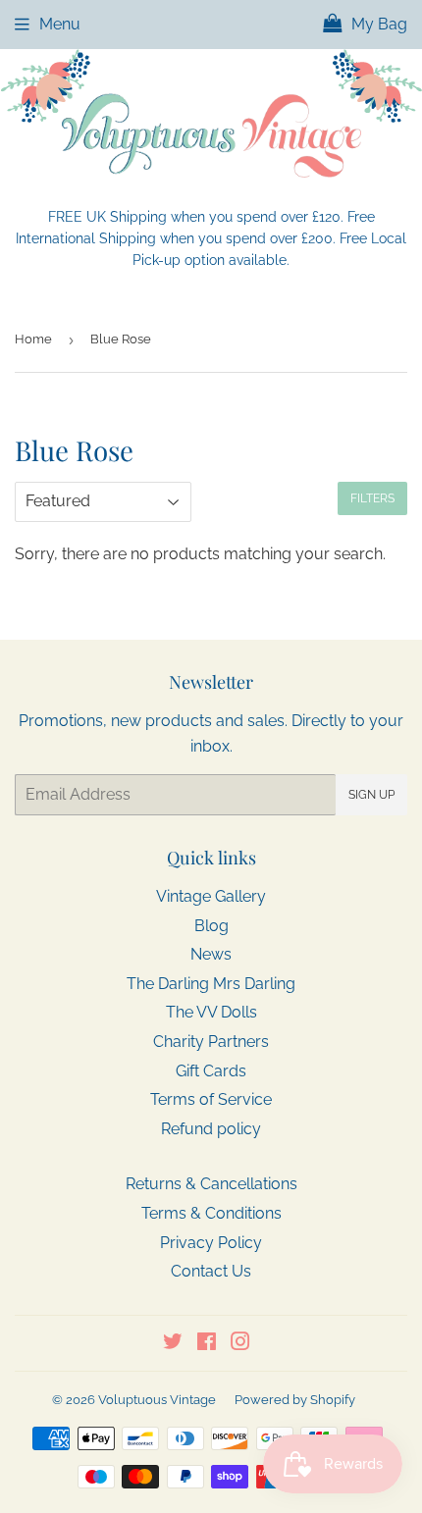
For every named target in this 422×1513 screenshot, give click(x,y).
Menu (59, 24)
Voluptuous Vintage (157, 1399)
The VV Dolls (211, 1012)
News (211, 954)
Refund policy (211, 1129)
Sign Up (371, 795)
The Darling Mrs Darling (211, 983)
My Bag (377, 24)
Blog (211, 925)
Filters (372, 498)
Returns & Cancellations (211, 1183)
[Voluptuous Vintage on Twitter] (173, 1343)
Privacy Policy (211, 1242)
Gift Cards (211, 1071)
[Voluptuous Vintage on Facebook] (206, 1343)
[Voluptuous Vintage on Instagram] (240, 1343)
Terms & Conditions (211, 1213)
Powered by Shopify (295, 1399)
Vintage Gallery (211, 896)
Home (33, 339)
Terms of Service (211, 1099)
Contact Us (211, 1271)
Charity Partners (211, 1041)
